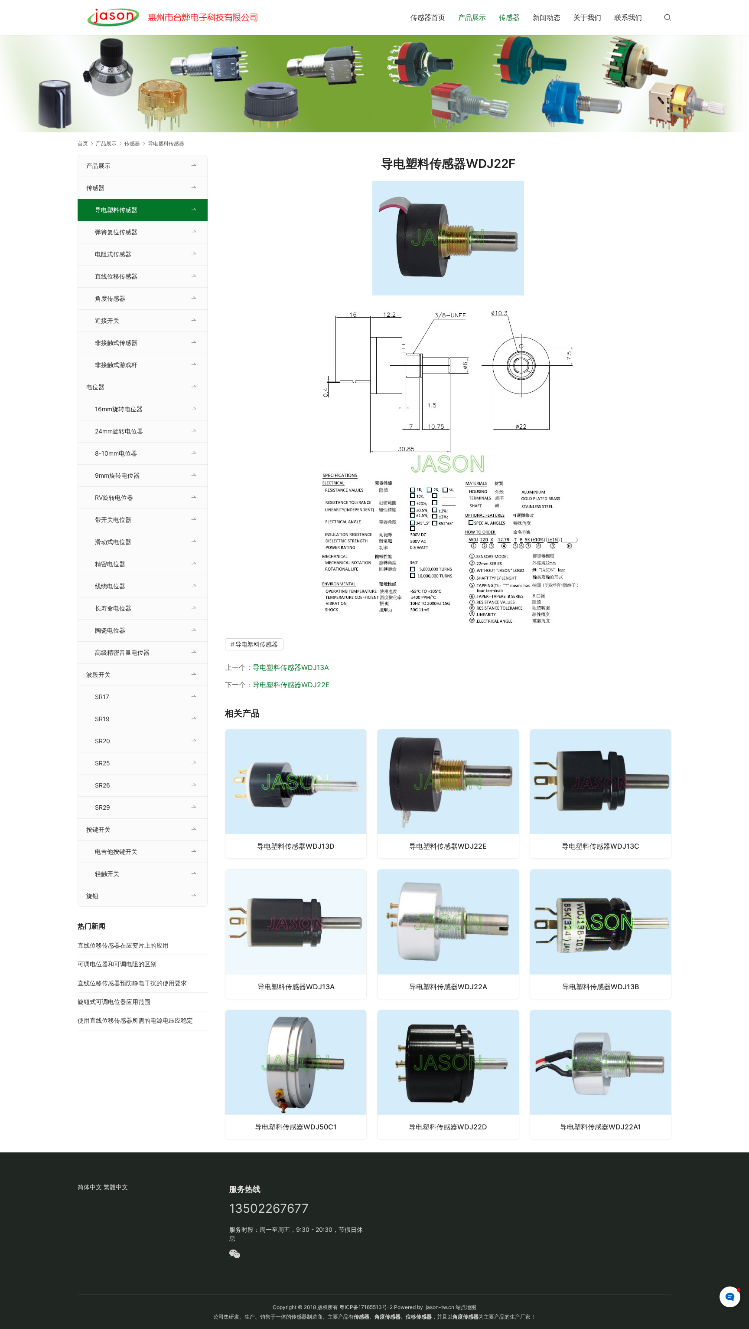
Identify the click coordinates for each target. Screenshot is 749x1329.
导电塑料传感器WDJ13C (600, 846)
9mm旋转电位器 (117, 475)
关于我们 (587, 17)
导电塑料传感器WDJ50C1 (296, 1126)
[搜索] (667, 17)
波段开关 (98, 674)
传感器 (509, 17)
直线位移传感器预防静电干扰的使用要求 (132, 983)
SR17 (102, 696)
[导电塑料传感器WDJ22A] (448, 934)
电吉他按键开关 (116, 851)
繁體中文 (116, 1187)
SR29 (102, 807)
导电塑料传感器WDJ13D (296, 846)
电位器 (95, 386)
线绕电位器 (110, 586)
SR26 (102, 785)
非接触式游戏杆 (116, 364)
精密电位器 (110, 564)
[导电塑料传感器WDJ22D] (448, 1074)
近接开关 (107, 320)
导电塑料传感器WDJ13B (600, 986)
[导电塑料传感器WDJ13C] (600, 793)
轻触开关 (107, 873)
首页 (83, 143)
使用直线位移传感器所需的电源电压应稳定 (135, 1020)
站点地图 (466, 1307)
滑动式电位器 (113, 541)
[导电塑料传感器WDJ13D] (295, 793)
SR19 (102, 718)
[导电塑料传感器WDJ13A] (295, 934)
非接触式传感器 (116, 342)
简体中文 (90, 1187)
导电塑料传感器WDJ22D (448, 1126)
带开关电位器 (113, 519)
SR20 (102, 741)
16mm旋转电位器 (119, 409)
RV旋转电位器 (114, 497)
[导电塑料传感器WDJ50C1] (295, 1074)
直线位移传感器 (116, 276)
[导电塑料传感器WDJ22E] (448, 793)
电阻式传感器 (113, 254)
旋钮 (92, 895)
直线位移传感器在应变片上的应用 (123, 945)
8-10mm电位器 (116, 453)
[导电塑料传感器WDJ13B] (600, 934)
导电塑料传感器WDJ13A (291, 667)
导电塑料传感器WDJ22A (448, 986)
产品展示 (472, 17)
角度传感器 (110, 298)
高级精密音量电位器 (122, 652)
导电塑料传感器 (256, 644)
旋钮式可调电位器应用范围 (114, 1001)
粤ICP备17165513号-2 (365, 1307)
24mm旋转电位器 (119, 431)
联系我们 (628, 17)
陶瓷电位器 (110, 630)
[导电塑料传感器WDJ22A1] (600, 1074)
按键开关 (98, 829)
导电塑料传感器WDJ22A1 (600, 1126)
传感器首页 (427, 17)
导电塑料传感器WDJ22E (291, 684)
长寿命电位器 (113, 608)
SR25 (102, 763)
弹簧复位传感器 (116, 232)
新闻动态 (546, 17)
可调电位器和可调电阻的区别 (117, 964)
